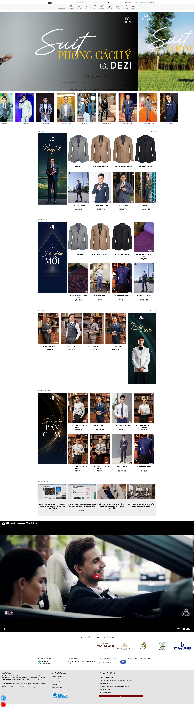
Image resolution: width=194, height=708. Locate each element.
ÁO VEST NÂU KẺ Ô (93, 346)
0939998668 (45, 661)
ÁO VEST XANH (123, 205)
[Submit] (108, 2)
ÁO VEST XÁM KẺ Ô (49, 346)
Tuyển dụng (54, 684)
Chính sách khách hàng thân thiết (59, 676)
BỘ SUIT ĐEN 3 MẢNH (145, 167)
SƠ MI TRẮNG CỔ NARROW (122, 425)
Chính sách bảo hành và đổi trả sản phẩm (61, 679)
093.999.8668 (130, 2)
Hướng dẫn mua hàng (57, 687)
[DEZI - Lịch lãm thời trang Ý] (54, 2)
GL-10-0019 (71, 346)
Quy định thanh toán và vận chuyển (60, 682)
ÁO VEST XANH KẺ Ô (116, 346)
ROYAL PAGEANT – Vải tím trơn (144, 255)
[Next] (188, 41)
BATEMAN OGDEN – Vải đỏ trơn (78, 296)
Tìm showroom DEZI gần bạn (141, 2)
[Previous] (5, 41)
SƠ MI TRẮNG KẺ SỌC (100, 295)
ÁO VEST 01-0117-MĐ (101, 205)
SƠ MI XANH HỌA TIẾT (122, 295)
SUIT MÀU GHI (78, 167)
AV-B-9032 (145, 205)
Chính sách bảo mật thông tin (59, 690)
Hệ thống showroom (121, 696)
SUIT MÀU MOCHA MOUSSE (123, 167)
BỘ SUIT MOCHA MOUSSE (101, 167)
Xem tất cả (152, 131)
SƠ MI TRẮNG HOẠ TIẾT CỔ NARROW (78, 426)
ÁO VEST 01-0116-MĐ (78, 205)
